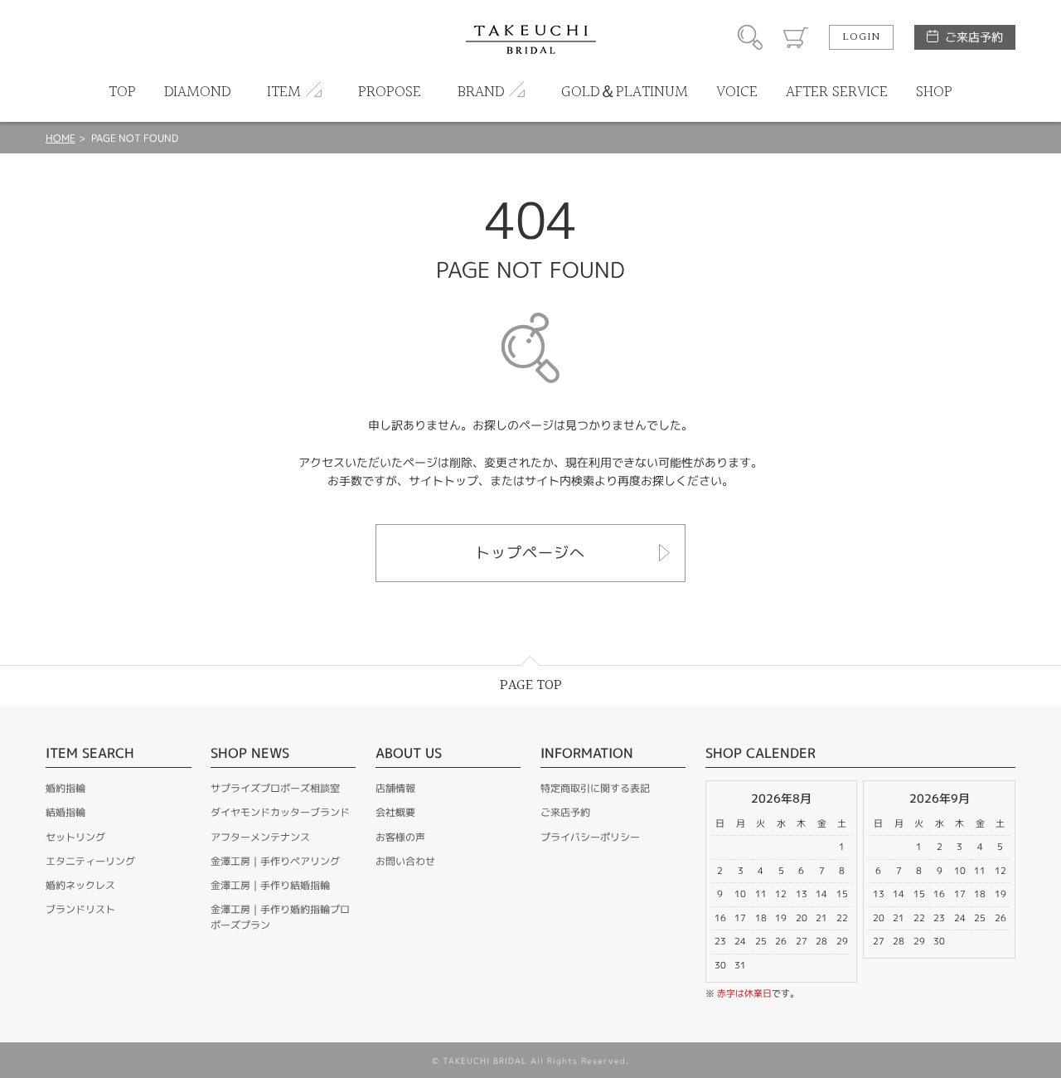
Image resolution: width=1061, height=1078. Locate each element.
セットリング (75, 837)
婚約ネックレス (80, 885)
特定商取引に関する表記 (595, 788)
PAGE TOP (531, 685)
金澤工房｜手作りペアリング (275, 861)
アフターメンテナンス (260, 837)
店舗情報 (395, 788)
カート (795, 37)
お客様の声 (400, 837)
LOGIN (861, 37)
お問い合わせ (405, 861)
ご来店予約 (974, 37)
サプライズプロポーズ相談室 (275, 788)
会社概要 (395, 812)
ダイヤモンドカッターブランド (280, 812)
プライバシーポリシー (590, 837)
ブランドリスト (80, 909)
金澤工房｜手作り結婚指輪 (270, 885)
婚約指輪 (65, 788)
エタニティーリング (90, 861)
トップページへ (530, 552)
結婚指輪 (65, 812)
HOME (60, 138)
